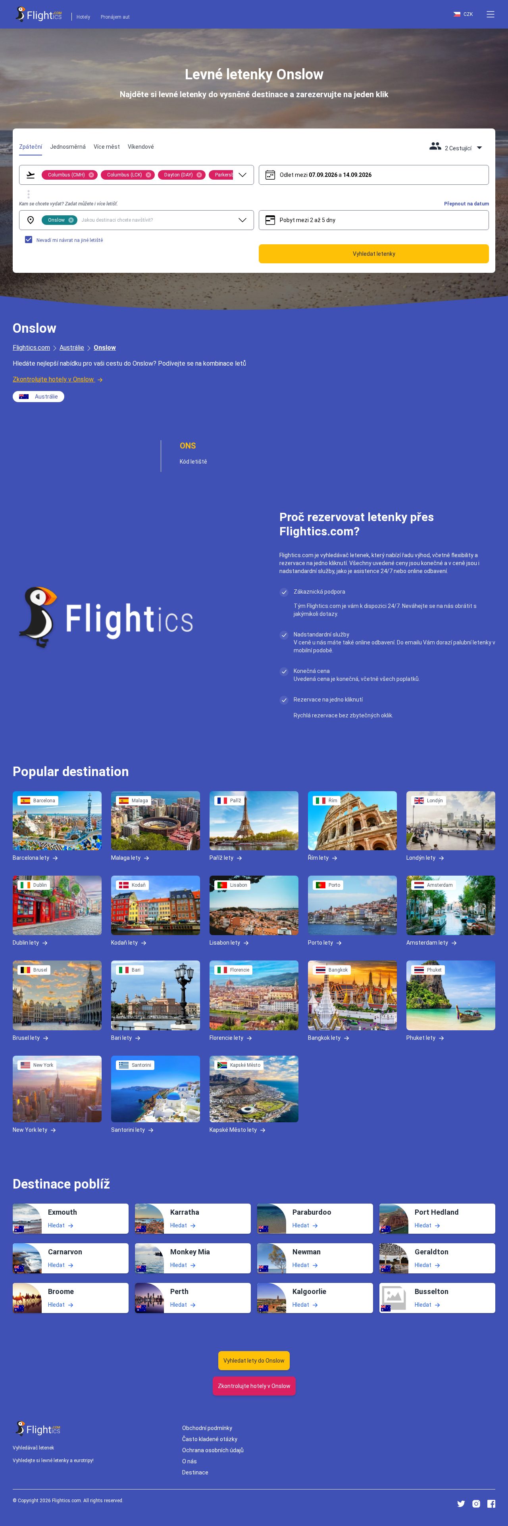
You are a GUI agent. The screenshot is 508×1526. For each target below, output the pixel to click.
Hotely (83, 17)
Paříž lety (221, 858)
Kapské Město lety (233, 1130)
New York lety (30, 1130)
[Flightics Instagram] (476, 1504)
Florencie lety (226, 1038)
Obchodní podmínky (207, 1428)
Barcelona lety (31, 858)
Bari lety (121, 1038)
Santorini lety (128, 1130)
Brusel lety (26, 1038)
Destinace (195, 1472)
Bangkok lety (324, 1038)
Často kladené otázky (209, 1439)
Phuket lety (420, 1038)
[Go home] (38, 1428)
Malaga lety (125, 858)
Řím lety (318, 858)
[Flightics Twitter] (461, 1504)
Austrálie (72, 347)
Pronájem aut (115, 17)
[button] (490, 14)
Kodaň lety (124, 942)
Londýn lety (420, 858)
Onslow (105, 347)
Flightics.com (31, 347)
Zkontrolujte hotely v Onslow (53, 379)
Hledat (56, 1225)
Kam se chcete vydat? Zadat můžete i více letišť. (68, 204)
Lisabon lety (225, 942)
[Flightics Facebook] (491, 1504)
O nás (189, 1461)
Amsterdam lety (427, 942)
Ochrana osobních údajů (213, 1450)
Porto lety (320, 942)
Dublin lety (26, 942)
